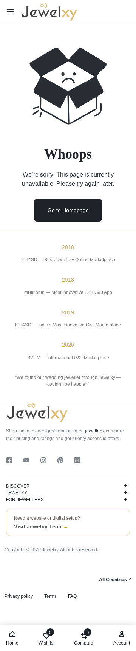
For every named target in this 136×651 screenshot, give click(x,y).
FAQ (72, 596)
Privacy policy (19, 596)
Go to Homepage (68, 210)
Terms (50, 596)
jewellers (94, 431)
